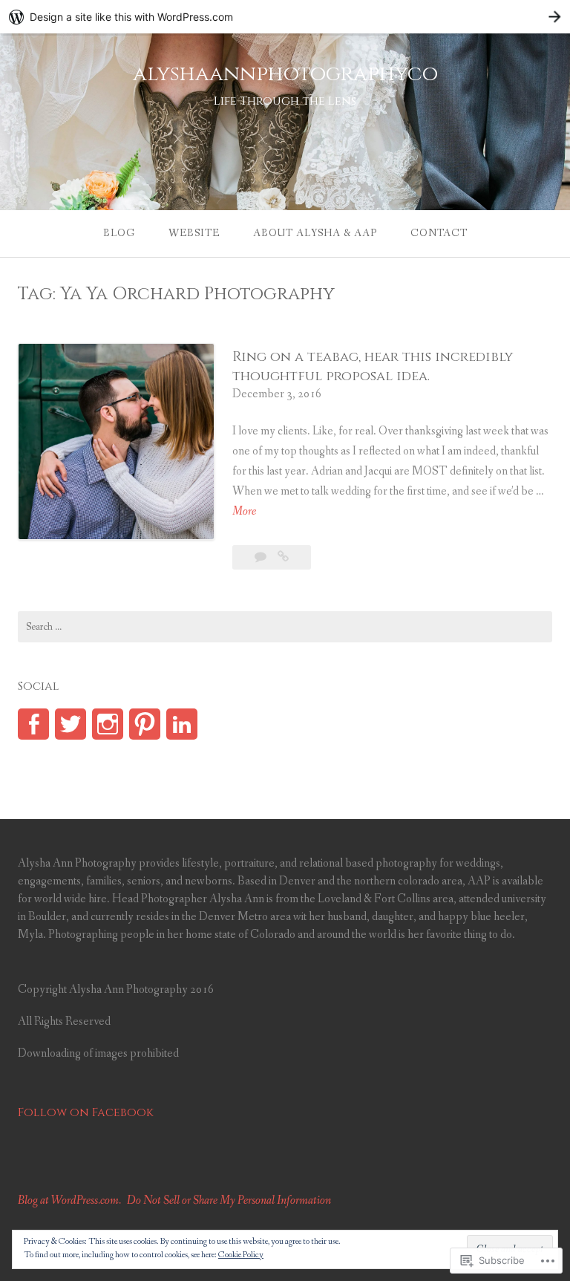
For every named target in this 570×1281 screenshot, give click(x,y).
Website (194, 233)
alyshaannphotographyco (285, 74)
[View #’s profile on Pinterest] (144, 724)
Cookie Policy (240, 1255)
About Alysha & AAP (315, 233)
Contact (439, 233)
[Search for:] (285, 626)
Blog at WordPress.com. (69, 1200)
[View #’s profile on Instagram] (107, 724)
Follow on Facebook (86, 1112)
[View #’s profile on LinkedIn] (181, 724)
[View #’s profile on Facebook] (33, 724)
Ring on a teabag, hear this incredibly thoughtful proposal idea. (372, 366)
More (244, 512)
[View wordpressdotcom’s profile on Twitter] (70, 724)
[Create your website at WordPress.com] (285, 16)
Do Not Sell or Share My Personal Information (229, 1200)
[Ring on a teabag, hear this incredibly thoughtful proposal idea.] (283, 557)
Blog (119, 233)
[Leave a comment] (261, 557)
